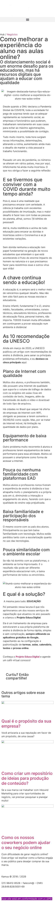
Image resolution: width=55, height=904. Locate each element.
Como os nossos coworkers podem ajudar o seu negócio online (25, 842)
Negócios (12, 34)
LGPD (48, 898)
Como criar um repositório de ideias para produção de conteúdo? (27, 778)
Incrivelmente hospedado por (22, 890)
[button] (27, 19)
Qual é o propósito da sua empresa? (26, 724)
